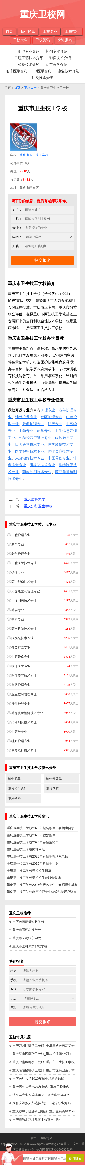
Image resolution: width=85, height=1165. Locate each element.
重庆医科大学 (34, 499)
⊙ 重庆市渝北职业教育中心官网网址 (34, 1119)
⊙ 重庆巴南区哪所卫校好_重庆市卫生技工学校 (42, 1062)
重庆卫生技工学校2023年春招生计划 (32, 863)
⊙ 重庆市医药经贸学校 (25, 938)
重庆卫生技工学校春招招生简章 (29, 870)
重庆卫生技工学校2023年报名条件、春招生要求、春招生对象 (42, 829)
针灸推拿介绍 (42, 78)
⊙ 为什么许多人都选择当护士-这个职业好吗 (40, 1103)
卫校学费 (14, 798)
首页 (9, 31)
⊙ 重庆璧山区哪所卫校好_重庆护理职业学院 (40, 1054)
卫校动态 (52, 788)
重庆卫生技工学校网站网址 (26, 849)
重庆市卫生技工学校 (34, 155)
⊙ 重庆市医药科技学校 (25, 930)
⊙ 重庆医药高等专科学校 (26, 921)
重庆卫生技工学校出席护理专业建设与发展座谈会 (42, 892)
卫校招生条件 (17, 788)
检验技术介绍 (29, 64)
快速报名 (65, 40)
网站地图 (47, 1138)
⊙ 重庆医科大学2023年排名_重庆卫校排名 (39, 1086)
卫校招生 (72, 31)
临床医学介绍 (17, 71)
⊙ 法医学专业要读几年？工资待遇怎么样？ (39, 1095)
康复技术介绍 (68, 71)
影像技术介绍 (60, 58)
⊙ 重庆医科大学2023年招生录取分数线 (36, 1078)
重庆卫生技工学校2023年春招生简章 (32, 842)
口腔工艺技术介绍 (28, 58)
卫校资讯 (42, 40)
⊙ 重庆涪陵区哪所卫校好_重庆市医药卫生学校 (42, 1070)
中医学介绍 (43, 71)
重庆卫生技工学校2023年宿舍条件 (31, 835)
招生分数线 (54, 778)
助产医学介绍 (56, 64)
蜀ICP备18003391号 (59, 1149)
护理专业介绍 (29, 51)
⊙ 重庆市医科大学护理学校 (28, 946)
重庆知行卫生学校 (38, 506)
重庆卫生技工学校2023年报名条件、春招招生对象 (42, 885)
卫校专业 (50, 31)
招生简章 (28, 31)
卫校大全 (20, 40)
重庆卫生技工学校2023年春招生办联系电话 (37, 856)
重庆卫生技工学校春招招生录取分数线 (34, 877)
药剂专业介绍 (56, 51)
